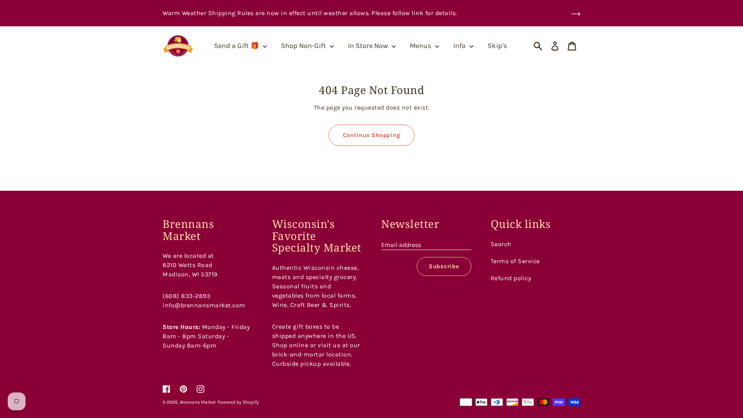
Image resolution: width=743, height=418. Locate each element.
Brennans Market (198, 402)
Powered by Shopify (238, 402)
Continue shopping (372, 135)
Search (501, 244)
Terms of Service (515, 261)
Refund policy (511, 278)
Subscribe (444, 266)
